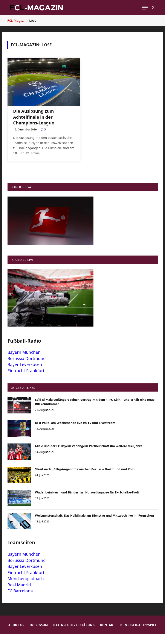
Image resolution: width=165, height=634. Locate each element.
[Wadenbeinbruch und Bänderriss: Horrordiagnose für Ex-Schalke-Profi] (19, 498)
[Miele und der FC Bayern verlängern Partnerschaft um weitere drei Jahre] (19, 451)
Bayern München (24, 352)
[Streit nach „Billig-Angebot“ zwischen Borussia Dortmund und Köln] (19, 475)
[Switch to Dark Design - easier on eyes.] (153, 7)
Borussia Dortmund (27, 358)
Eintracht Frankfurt (26, 371)
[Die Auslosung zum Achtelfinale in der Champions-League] (44, 82)
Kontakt (107, 625)
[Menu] (145, 7)
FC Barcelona (20, 591)
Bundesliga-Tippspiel (138, 625)
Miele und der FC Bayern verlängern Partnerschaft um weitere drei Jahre (88, 446)
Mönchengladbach (26, 578)
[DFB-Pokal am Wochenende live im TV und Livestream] (19, 428)
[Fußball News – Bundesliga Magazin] (36, 7)
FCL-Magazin (16, 20)
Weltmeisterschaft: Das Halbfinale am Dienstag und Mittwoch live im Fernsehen (94, 515)
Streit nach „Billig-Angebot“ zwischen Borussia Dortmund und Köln (84, 469)
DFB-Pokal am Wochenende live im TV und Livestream (75, 423)
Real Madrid (19, 585)
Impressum (39, 625)
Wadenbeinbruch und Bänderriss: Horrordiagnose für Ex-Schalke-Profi (87, 492)
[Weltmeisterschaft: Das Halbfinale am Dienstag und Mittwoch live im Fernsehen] (19, 521)
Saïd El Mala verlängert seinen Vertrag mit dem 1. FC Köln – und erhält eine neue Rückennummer (94, 402)
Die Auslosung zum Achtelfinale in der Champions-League (33, 117)
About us (16, 625)
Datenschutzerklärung (74, 625)
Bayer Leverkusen (25, 364)
